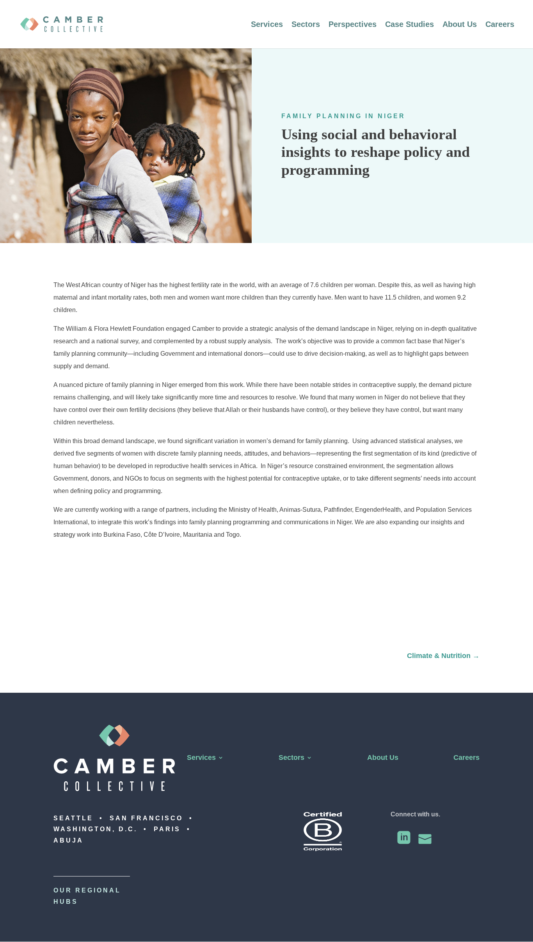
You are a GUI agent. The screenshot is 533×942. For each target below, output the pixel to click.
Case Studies (409, 24)
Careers (499, 24)
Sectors (305, 24)
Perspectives (353, 24)
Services (267, 24)
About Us (459, 24)
